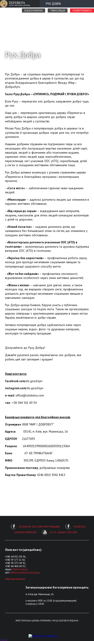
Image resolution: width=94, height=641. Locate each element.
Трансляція (57, 10)
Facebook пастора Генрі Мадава (39, 526)
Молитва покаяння (15, 579)
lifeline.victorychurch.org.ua (25, 572)
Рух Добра (53, 4)
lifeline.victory (20, 569)
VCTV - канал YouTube (63, 532)
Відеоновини (33, 10)
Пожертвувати (82, 10)
